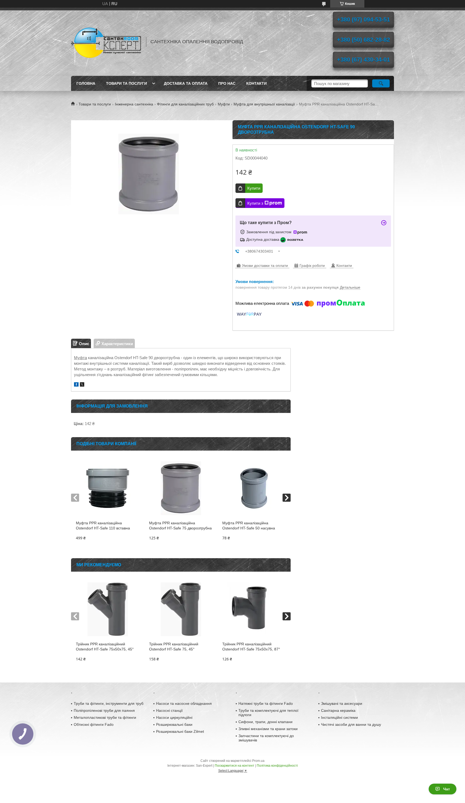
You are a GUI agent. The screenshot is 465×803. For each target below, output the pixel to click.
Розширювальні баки (174, 724)
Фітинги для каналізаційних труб (185, 104)
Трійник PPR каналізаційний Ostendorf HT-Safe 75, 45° (173, 646)
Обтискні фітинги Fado (94, 724)
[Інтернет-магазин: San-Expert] (106, 41)
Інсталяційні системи (339, 717)
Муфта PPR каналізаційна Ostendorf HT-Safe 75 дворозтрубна (180, 525)
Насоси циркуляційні (174, 717)
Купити (253, 188)
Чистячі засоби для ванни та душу (351, 724)
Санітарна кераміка (338, 710)
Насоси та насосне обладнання (184, 703)
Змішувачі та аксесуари (341, 703)
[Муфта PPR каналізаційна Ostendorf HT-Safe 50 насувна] (254, 488)
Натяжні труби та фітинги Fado (265, 703)
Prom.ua (258, 761)
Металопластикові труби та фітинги (105, 717)
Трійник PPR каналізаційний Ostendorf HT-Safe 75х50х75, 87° (251, 646)
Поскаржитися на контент (234, 765)
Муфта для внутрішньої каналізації (264, 104)
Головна (85, 83)
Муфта (80, 357)
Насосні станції (169, 710)
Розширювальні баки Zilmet (180, 731)
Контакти (256, 83)
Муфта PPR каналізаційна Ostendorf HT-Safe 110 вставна (103, 525)
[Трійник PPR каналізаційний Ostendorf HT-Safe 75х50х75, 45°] (107, 609)
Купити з (255, 203)
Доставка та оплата (185, 83)
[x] (82, 385)
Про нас (226, 83)
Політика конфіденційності (277, 765)
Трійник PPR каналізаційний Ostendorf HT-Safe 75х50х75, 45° (105, 646)
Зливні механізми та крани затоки (268, 729)
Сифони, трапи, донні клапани (265, 722)
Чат (446, 789)
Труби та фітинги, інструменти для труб (108, 703)
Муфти (224, 104)
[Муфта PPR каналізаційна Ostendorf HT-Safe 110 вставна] (107, 488)
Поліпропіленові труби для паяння (104, 710)
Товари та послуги (126, 83)
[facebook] (76, 385)
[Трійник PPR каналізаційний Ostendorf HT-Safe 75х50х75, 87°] (254, 609)
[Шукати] (381, 83)
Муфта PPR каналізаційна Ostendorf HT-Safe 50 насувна (248, 525)
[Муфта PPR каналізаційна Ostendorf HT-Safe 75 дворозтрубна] (180, 488)
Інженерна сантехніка (134, 104)
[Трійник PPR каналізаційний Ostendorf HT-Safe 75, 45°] (180, 609)
